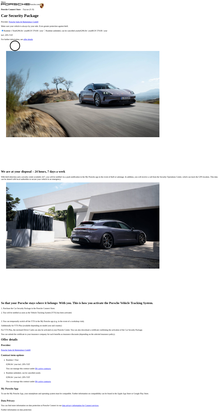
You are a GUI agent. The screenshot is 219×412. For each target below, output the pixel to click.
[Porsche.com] (15, 4)
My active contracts (43, 369)
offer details (28, 39)
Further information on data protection (16, 410)
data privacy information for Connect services (80, 405)
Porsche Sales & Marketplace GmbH (23, 22)
